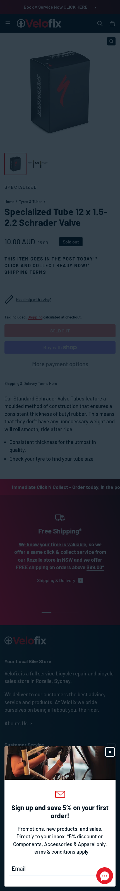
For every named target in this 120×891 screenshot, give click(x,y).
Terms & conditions (53, 852)
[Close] (110, 752)
